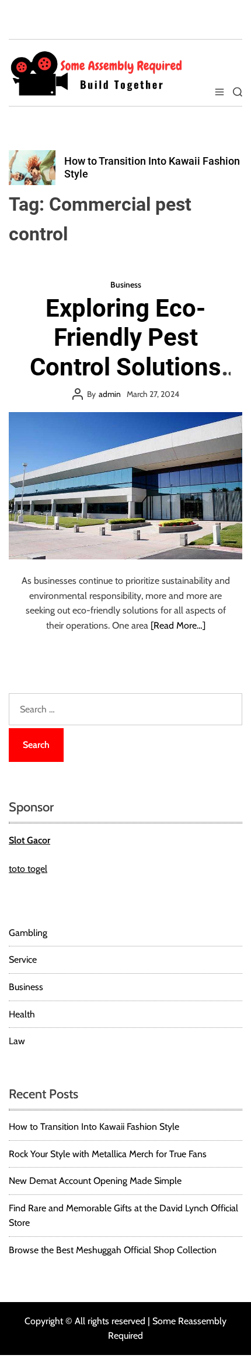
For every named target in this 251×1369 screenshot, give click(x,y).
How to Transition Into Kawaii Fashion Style (94, 1126)
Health (22, 1014)
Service (23, 959)
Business (125, 284)
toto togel (28, 868)
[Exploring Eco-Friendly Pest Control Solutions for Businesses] (125, 485)
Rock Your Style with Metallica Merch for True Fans (108, 1153)
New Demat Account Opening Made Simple (95, 1180)
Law (17, 1041)
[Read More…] (178, 625)
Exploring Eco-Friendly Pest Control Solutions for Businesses (125, 352)
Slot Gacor (29, 840)
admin (110, 394)
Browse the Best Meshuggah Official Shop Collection (113, 1249)
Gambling (28, 932)
